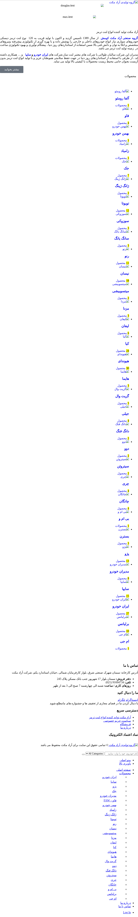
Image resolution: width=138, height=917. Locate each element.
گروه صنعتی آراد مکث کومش (119, 38)
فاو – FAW (110, 800)
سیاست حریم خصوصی (117, 720)
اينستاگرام (132, 699)
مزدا (113, 837)
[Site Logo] (123, 2)
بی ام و (112, 889)
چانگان (112, 884)
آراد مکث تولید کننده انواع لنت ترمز (110, 717)
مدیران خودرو (108, 795)
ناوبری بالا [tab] (125, 763)
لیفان (113, 842)
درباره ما (125, 727)
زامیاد (113, 809)
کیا (114, 847)
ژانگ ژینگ (110, 814)
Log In (127, 912)
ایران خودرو (41, 54)
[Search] (83, 754)
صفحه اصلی (123, 769)
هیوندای (111, 851)
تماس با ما (124, 906)
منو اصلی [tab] (125, 760)
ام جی (112, 898)
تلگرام (121, 699)
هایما (113, 856)
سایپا (113, 781)
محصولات (125, 773)
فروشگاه (125, 724)
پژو (114, 786)
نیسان (112, 828)
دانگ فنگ (111, 870)
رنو (114, 823)
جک (114, 791)
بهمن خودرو (109, 805)
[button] (136, 750)
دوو (114, 865)
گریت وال (110, 861)
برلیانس (111, 893)
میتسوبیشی (109, 833)
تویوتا (113, 819)
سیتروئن (111, 875)
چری (113, 879)
